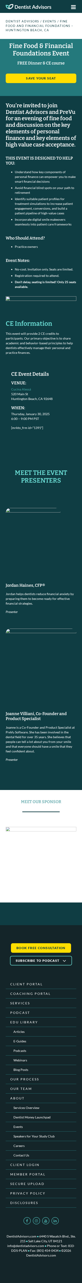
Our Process (24, 1079)
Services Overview (26, 1108)
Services (20, 1003)
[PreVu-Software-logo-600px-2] (41, 847)
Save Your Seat (41, 78)
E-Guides (19, 1041)
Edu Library (24, 1022)
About (17, 1098)
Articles (19, 1032)
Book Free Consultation (41, 948)
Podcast (20, 1013)
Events (18, 1127)
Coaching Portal (30, 994)
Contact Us (21, 1155)
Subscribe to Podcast (38, 960)
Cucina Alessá (21, 389)
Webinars (20, 1060)
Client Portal (26, 984)
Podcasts (19, 1051)
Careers (19, 1146)
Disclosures (24, 1203)
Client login (25, 1165)
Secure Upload (27, 1184)
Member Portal (28, 1174)
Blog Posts (20, 1070)
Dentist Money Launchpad (32, 1117)
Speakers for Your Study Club (34, 1136)
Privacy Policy (28, 1193)
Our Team (21, 1089)
